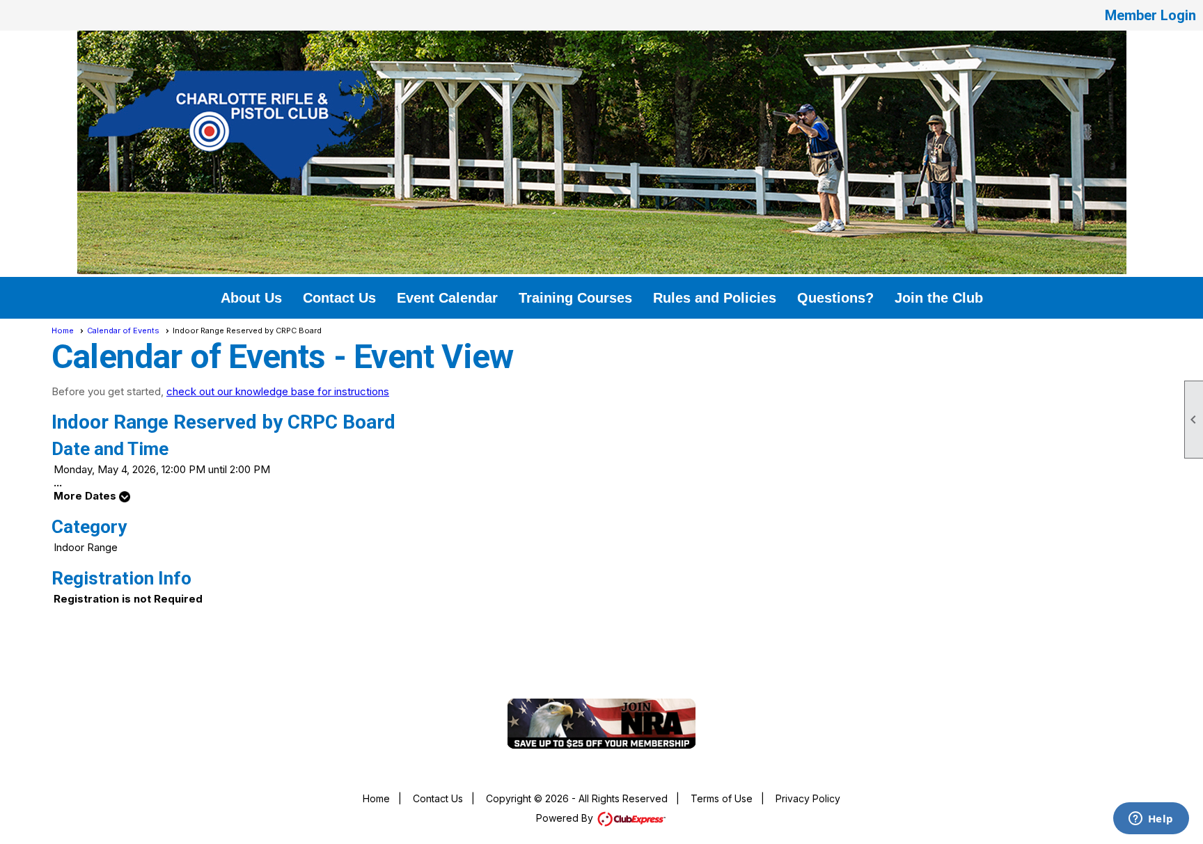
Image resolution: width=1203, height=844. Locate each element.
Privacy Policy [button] (808, 798)
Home (63, 330)
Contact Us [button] (339, 297)
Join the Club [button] (939, 297)
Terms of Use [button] (722, 798)
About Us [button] (251, 297)
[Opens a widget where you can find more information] (1150, 819)
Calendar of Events (123, 330)
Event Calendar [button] (447, 297)
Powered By (566, 818)
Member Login (1150, 15)
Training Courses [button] (575, 297)
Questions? (835, 297)
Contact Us (438, 798)
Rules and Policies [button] (714, 297)
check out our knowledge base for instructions (277, 391)
